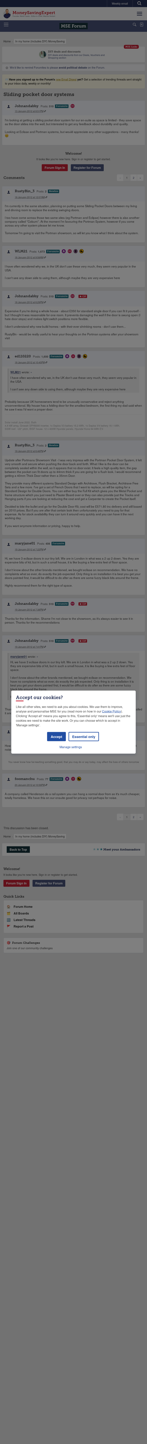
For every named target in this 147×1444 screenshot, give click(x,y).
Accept (56, 736)
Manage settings (71, 747)
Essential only (83, 736)
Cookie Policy (111, 711)
